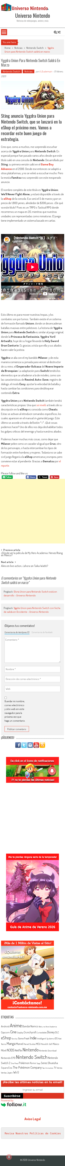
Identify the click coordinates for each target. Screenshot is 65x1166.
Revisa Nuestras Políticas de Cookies (33, 1133)
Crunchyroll (30, 1032)
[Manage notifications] (9, 1157)
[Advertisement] (32, 511)
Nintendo (31, 1049)
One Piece (14, 1063)
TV (55, 1067)
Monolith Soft (46, 1044)
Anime (16, 1025)
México (56, 1043)
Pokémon (24, 1063)
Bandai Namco (30, 1026)
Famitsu (15, 1038)
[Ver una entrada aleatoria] (58, 32)
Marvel (19, 1044)
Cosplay (20, 1032)
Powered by (7, 1100)
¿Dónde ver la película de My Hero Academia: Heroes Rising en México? (32, 554)
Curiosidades (41, 1032)
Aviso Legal (32, 1119)
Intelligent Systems (45, 1038)
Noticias (18, 47)
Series (44, 1063)
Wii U (16, 1072)
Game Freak (23, 1038)
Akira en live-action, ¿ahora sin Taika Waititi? (24, 566)
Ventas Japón (7, 1072)
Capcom (5, 1032)
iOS (56, 1038)
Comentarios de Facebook (42, 632)
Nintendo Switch (35, 47)
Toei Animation (47, 1068)
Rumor (33, 1063)
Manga (11, 1043)
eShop (7, 198)
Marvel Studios (29, 1044)
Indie (33, 1038)
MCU (38, 1044)
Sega (38, 1063)
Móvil (3, 1050)
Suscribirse (12, 1096)
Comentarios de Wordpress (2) (17, 632)
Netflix (18, 1050)
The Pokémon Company (27, 1067)
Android (5, 1026)
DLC (57, 1032)
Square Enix (6, 1067)
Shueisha (53, 1063)
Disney (51, 1032)
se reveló (41, 405)
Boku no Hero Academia (48, 1026)
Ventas (59, 1068)
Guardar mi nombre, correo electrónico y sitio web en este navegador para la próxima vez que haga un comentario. (15, 711)
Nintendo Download (48, 1050)
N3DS (10, 1050)
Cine (13, 1031)
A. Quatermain (45, 71)
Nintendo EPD (8, 1058)
